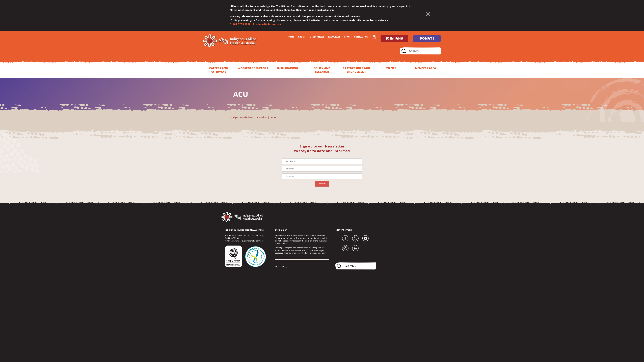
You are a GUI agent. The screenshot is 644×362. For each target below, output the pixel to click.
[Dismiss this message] (428, 14)
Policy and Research (322, 70)
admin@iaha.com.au (268, 24)
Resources (334, 36)
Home (291, 36)
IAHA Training (287, 68)
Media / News (316, 36)
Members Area (425, 68)
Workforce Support (253, 68)
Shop (347, 36)
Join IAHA (394, 38)
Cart (374, 36)
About (302, 36)
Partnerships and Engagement (356, 70)
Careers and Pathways (218, 70)
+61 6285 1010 (242, 24)
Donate (427, 38)
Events (391, 68)
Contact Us (361, 36)
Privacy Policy (281, 266)
